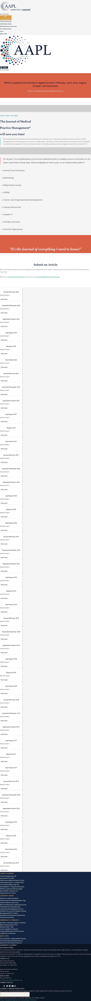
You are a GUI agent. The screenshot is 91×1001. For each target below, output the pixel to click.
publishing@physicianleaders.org (47, 277)
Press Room (10, 943)
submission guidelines (16, 277)
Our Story (3, 939)
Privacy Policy (4, 1000)
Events (8, 885)
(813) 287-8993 (4, 978)
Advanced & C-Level (11, 882)
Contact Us (18, 943)
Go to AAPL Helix (4, 14)
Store (1, 31)
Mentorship (12, 929)
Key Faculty (11, 941)
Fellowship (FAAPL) (13, 931)
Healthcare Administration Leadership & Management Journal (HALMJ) (11, 909)
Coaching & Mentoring (12, 889)
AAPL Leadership (12, 939)
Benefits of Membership (8, 923)
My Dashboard (6, 925)
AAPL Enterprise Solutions (14, 994)
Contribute (10, 917)
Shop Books (11, 915)
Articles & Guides (9, 900)
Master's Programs (10, 887)
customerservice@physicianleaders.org (11, 980)
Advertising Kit (13, 1000)
